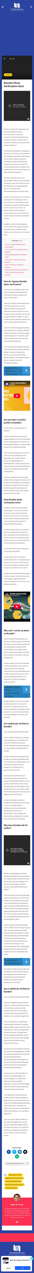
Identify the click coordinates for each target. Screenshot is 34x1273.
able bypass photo (15, 1175)
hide (20, 241)
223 (12, 59)
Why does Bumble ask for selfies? (16, 270)
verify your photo (11, 1188)
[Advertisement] (17, 32)
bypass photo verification (14, 1178)
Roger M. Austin (17, 1205)
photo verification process (14, 1185)
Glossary (8, 75)
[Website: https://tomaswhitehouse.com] (17, 1222)
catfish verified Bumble (13, 1181)
